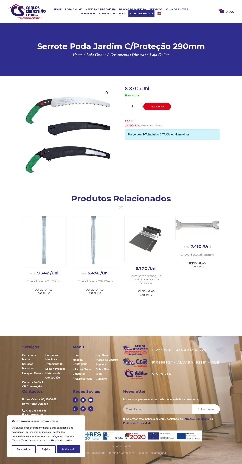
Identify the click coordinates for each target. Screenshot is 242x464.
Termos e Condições (196, 418)
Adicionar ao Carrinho (44, 291)
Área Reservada (141, 13)
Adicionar (157, 106)
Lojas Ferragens (55, 368)
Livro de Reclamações (152, 452)
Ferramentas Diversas (152, 125)
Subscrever (206, 409)
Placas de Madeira (132, 9)
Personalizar (24, 449)
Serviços (156, 9)
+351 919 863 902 (35, 414)
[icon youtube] (90, 400)
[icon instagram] (90, 409)
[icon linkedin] (83, 409)
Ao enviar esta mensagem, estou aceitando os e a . (168, 420)
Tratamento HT (54, 363)
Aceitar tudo (68, 449)
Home (58, 9)
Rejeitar (46, 449)
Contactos (107, 13)
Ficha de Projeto (121, 446)
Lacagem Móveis (32, 373)
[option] (67, 132)
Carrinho (101, 378)
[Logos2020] (121, 435)
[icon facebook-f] (75, 400)
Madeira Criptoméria (100, 9)
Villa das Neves (177, 9)
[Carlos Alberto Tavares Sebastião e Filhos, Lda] (27, 11)
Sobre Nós (87, 13)
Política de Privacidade (137, 423)
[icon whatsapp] (75, 409)
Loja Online (73, 9)
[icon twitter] (83, 400)
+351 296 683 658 (36, 410)
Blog (122, 13)
